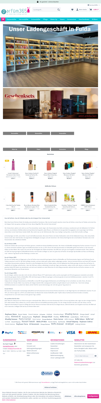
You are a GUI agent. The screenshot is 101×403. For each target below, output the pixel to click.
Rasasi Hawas (22, 314)
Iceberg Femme (80, 324)
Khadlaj (56, 317)
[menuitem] (46, 10)
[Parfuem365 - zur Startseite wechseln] (15, 12)
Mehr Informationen (9, 400)
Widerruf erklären (50, 387)
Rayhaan (37, 317)
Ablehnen (68, 396)
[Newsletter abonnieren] (95, 356)
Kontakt (29, 344)
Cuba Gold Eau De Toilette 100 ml (13, 205)
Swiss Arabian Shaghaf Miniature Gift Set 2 (69, 174)
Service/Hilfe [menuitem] (93, 5)
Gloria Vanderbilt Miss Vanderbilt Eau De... (50, 205)
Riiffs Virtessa (69, 319)
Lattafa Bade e (75, 317)
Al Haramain (34, 324)
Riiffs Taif (89, 319)
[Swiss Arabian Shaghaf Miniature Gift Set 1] (88, 165)
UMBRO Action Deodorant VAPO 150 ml (88, 205)
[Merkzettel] (72, 10)
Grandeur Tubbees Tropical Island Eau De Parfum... (69, 205)
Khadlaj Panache (27, 317)
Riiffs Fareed (84, 317)
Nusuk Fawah (28, 321)
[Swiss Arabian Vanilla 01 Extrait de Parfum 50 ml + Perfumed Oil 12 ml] (32, 165)
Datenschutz (54, 348)
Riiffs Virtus (65, 317)
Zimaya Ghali (47, 317)
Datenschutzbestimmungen (83, 362)
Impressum (54, 351)
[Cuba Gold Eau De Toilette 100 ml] (13, 197)
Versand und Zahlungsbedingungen (34, 347)
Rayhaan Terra (22, 324)
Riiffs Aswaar (57, 323)
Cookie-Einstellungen (57, 344)
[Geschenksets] (50, 103)
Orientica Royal (58, 314)
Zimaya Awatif (85, 314)
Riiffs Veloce (80, 319)
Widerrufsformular (33, 353)
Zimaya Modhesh (47, 319)
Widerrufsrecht (32, 351)
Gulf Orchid (61, 322)
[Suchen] (59, 10)
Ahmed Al (16, 316)
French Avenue (33, 314)
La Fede (7, 322)
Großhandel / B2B (56, 353)
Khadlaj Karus (72, 314)
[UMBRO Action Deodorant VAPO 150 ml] (88, 197)
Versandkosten (45, 382)
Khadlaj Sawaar (11, 319)
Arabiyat (49, 314)
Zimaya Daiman (45, 324)
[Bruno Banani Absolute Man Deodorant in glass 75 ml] (32, 197)
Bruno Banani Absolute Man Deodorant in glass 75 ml (32, 205)
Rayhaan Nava (11, 314)
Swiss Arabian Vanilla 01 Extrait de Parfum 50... (31, 174)
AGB (28, 355)
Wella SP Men (41, 322)
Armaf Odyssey (16, 322)
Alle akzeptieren (79, 396)
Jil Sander (43, 314)
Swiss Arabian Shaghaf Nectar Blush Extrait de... (50, 174)
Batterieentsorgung (56, 355)
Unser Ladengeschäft (57, 358)
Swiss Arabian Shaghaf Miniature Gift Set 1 (88, 174)
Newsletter (54, 346)
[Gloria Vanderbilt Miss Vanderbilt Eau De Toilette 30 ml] (50, 197)
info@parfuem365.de (14, 349)
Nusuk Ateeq (52, 322)
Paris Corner (25, 319)
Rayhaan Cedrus (86, 322)
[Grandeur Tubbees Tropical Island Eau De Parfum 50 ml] (69, 197)
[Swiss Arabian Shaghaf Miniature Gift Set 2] (69, 165)
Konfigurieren (93, 396)
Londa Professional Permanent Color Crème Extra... (13, 174)
